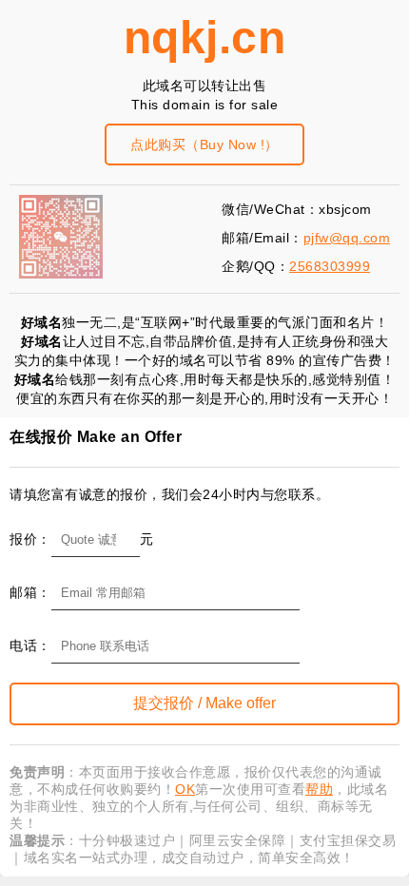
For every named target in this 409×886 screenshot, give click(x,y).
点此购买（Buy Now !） (204, 144)
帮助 (319, 789)
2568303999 (329, 266)
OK (185, 789)
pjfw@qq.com (347, 237)
